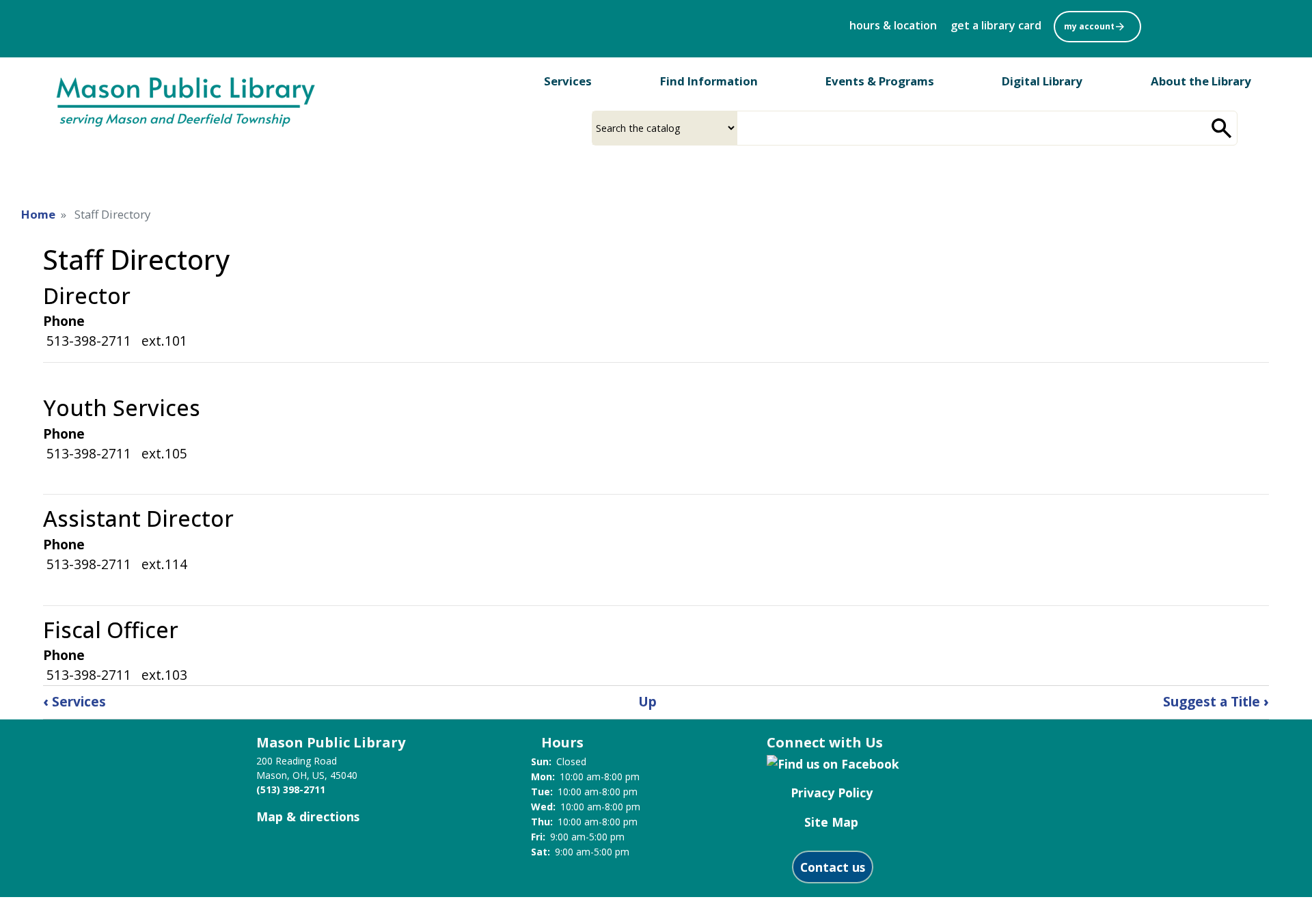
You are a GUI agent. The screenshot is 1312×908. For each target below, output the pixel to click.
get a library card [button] (996, 25)
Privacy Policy (832, 792)
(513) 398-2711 (290, 789)
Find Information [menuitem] (709, 81)
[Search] (1222, 128)
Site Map (831, 822)
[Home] (186, 100)
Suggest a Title (1216, 701)
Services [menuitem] (568, 81)
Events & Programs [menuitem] (879, 81)
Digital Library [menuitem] (1042, 81)
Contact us (832, 867)
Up (647, 701)
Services (74, 701)
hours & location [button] (893, 25)
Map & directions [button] (307, 816)
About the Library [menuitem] (1201, 81)
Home (38, 214)
